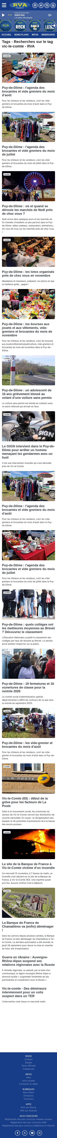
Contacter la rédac (28, 1084)
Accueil (6, 35)
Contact (29, 1059)
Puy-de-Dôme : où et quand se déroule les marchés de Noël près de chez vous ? (27, 209)
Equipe (28, 1062)
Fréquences (28, 1069)
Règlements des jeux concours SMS (28, 1122)
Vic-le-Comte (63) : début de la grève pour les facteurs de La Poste (25, 802)
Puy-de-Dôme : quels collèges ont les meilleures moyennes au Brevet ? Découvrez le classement (28, 628)
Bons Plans (21, 35)
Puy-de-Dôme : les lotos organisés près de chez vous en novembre (28, 273)
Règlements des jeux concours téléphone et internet (28, 1125)
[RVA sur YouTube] (32, 1133)
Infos (35, 35)
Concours (28, 1098)
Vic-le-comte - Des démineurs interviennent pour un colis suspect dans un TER (24, 992)
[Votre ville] (35, 5)
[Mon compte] (53, 5)
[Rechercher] (47, 5)
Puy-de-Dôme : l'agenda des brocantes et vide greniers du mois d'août (28, 91)
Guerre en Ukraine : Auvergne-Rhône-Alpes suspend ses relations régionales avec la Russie (28, 960)
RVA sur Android (28, 1110)
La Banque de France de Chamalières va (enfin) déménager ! (28, 926)
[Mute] (50, 15)
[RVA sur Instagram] (39, 1133)
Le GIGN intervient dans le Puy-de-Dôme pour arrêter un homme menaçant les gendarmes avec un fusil (28, 451)
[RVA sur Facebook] (17, 1133)
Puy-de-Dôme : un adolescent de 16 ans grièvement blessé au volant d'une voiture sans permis (27, 393)
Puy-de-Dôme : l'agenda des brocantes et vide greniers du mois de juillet (28, 150)
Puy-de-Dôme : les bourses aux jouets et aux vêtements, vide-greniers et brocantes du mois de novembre (27, 329)
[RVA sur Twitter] (24, 1133)
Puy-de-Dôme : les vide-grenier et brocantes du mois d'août (27, 744)
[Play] (3, 15)
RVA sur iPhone (28, 1107)
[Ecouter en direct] (41, 5)
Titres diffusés (28, 1065)
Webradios (48, 35)
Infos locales (28, 1080)
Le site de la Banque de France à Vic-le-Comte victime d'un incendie (28, 866)
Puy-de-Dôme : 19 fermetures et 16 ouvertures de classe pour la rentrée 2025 (28, 687)
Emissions (29, 1095)
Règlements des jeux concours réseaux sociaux (28, 1119)
